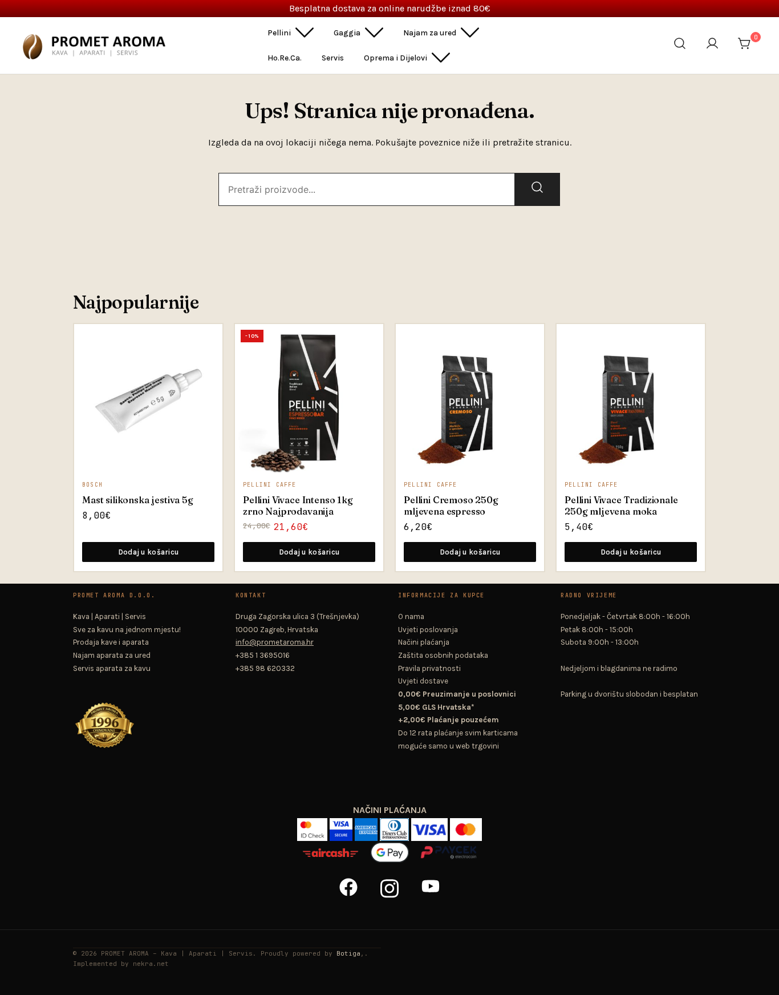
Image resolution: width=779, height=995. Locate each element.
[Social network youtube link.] (430, 886)
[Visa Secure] (342, 825)
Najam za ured (429, 33)
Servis (333, 58)
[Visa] (430, 825)
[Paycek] (448, 848)
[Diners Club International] (395, 825)
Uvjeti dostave (423, 681)
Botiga (348, 953)
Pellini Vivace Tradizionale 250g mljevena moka (621, 505)
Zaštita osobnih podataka (443, 655)
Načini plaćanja (423, 642)
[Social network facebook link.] (348, 886)
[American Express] (367, 825)
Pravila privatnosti (429, 668)
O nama (411, 616)
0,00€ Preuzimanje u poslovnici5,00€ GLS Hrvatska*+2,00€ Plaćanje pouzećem (457, 707)
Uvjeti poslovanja (428, 629)
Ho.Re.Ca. (284, 58)
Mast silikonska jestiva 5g (137, 499)
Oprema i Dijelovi (395, 58)
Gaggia (347, 33)
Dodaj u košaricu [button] (148, 552)
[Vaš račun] (714, 46)
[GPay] (390, 848)
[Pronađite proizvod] (682, 46)
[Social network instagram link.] (389, 886)
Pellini (279, 33)
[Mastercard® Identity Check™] (313, 825)
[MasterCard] (466, 825)
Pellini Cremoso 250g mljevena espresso (451, 505)
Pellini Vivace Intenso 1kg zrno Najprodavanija (298, 505)
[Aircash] (331, 848)
